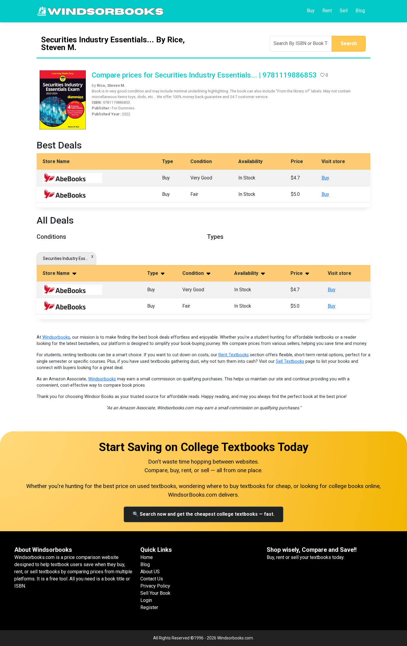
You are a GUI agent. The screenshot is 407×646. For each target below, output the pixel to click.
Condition (193, 273)
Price (297, 273)
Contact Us (151, 579)
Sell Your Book (155, 593)
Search (349, 43)
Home (146, 557)
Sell (344, 10)
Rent (327, 10)
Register (149, 607)
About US (150, 571)
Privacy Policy (155, 586)
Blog (360, 10)
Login (146, 600)
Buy (311, 10)
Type (153, 273)
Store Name (57, 273)
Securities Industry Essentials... (66, 258)
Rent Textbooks (233, 354)
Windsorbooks (56, 337)
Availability (247, 273)
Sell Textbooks (290, 361)
